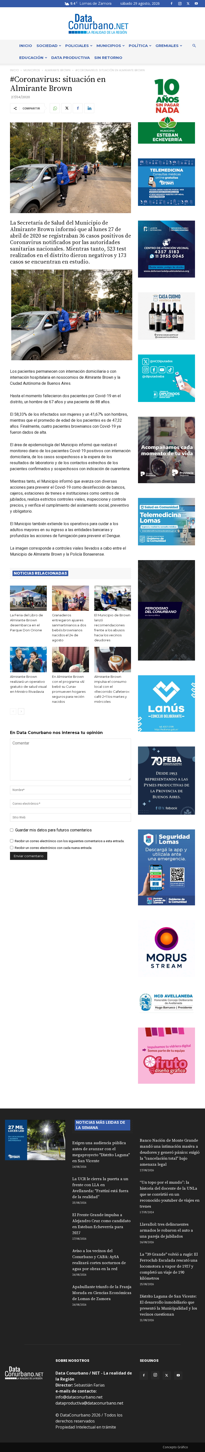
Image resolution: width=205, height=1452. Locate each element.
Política (138, 45)
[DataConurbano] (102, 23)
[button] (194, 45)
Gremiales (167, 45)
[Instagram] (180, 3)
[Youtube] (196, 3)
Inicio (25, 45)
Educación (31, 57)
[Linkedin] (89, 108)
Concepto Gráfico (175, 1447)
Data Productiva (70, 57)
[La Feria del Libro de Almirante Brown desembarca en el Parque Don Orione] (28, 598)
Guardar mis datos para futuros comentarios (53, 830)
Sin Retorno (108, 57)
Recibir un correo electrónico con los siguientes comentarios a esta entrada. (69, 841)
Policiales (77, 45)
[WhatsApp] (55, 108)
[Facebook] (171, 3)
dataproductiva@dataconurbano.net (89, 1403)
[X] (188, 3)
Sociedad (47, 45)
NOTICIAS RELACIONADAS (40, 573)
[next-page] (21, 711)
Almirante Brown (57, 70)
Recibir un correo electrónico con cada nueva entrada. (53, 848)
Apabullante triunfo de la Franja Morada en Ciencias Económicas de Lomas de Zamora (102, 1292)
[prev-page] (13, 711)
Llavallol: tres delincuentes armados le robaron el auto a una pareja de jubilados (166, 1230)
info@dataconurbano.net (79, 1397)
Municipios (108, 45)
